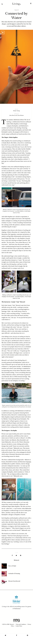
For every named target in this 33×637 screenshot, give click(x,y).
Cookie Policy (19, 626)
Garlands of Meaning (14, 573)
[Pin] (20, 555)
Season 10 (17, 10)
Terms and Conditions (21, 624)
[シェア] (12, 555)
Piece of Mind (12, 566)
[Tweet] (16, 555)
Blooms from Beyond (14, 581)
